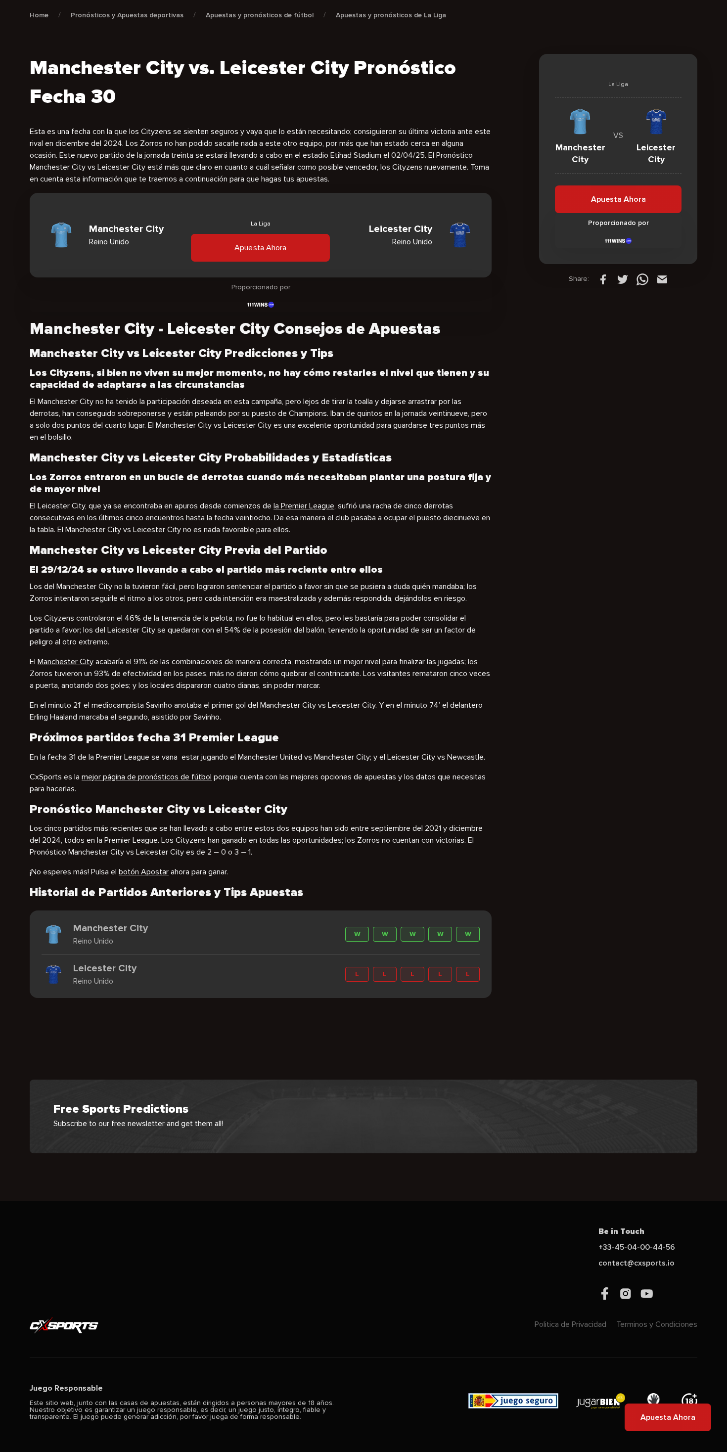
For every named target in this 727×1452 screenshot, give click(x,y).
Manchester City (65, 662)
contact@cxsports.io (636, 1263)
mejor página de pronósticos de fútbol (147, 777)
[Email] (662, 279)
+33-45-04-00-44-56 (636, 1247)
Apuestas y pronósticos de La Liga (391, 15)
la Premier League (303, 506)
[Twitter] (623, 279)
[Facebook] (603, 279)
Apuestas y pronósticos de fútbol (260, 15)
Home (39, 15)
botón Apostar (144, 872)
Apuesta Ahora (260, 247)
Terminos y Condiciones (656, 1324)
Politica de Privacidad (570, 1324)
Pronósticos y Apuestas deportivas (127, 15)
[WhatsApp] (642, 279)
